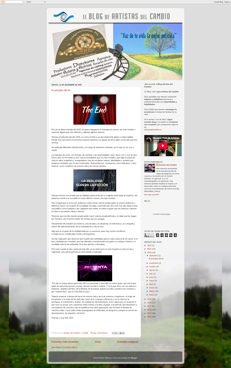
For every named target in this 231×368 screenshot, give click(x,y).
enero (152, 295)
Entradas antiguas (127, 341)
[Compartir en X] (118, 333)
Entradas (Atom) (70, 347)
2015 (149, 313)
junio (151, 277)
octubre (152, 267)
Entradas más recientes (65, 341)
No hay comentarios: (99, 333)
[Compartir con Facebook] (121, 333)
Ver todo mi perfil (151, 195)
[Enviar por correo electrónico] (113, 333)
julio (151, 274)
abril (151, 284)
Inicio (98, 341)
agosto (152, 270)
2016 (149, 310)
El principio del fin (60, 90)
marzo (152, 288)
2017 (149, 306)
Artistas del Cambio (168, 165)
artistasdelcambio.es (153, 130)
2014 (149, 317)
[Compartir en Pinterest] (123, 333)
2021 (149, 249)
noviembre (154, 263)
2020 (149, 253)
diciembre (153, 256)
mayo (152, 281)
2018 (149, 303)
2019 (149, 299)
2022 (149, 245)
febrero (152, 291)
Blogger (134, 358)
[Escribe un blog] (115, 333)
